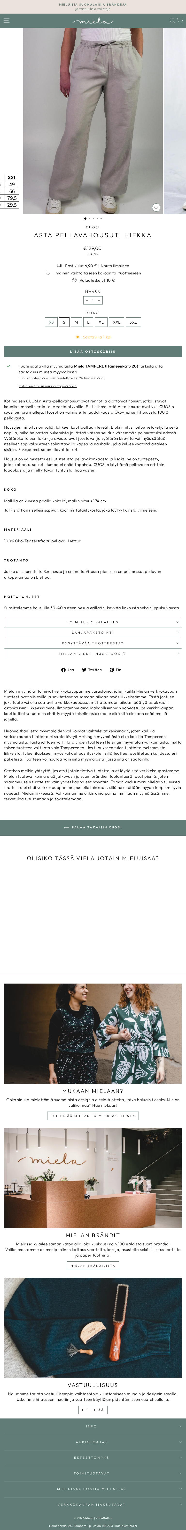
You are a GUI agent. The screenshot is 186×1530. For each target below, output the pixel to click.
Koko (93, 313)
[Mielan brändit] (93, 1178)
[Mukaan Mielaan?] (93, 1034)
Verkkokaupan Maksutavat (92, 1504)
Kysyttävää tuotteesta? (93, 643)
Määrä (93, 291)
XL (101, 322)
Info (92, 1426)
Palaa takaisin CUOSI (96, 827)
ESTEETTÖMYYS (91, 1457)
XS (51, 322)
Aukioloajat (92, 1442)
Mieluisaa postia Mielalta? (91, 1489)
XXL (116, 322)
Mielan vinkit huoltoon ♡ (92, 654)
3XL (133, 322)
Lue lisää (93, 1410)
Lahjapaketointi (93, 632)
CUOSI (93, 227)
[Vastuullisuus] (93, 1328)
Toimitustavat (92, 1473)
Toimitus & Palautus (93, 622)
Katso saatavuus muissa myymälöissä (48, 386)
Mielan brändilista (93, 1265)
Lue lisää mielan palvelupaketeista (93, 1116)
